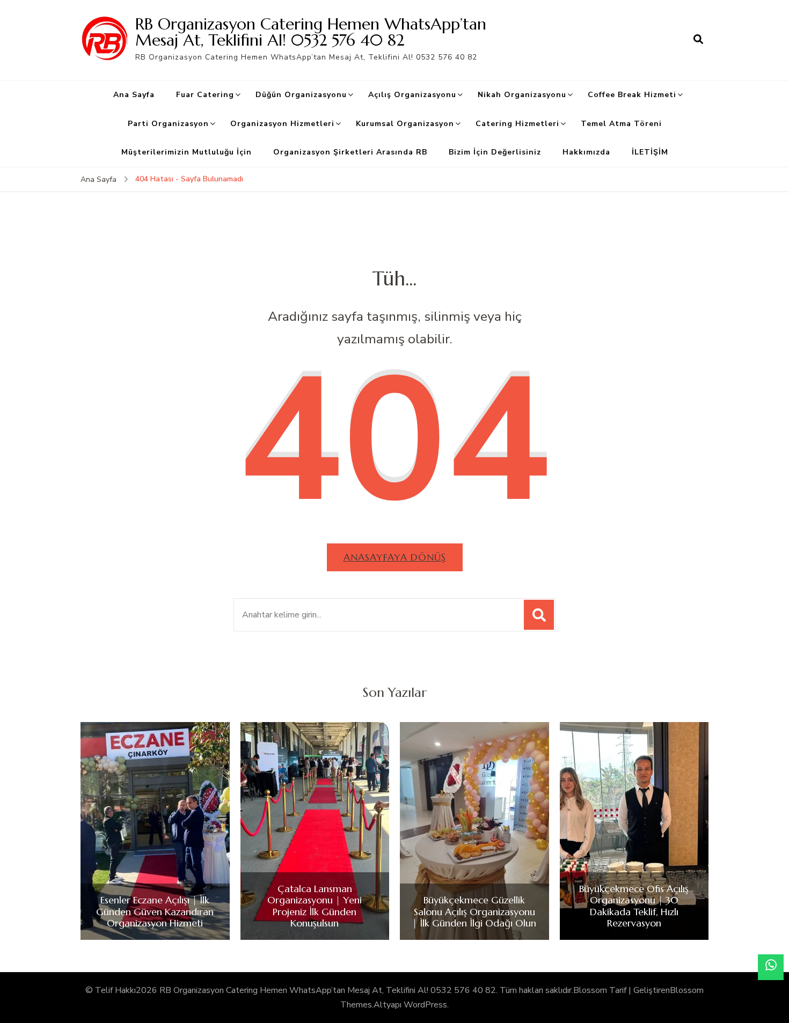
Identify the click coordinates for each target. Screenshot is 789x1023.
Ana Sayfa (134, 95)
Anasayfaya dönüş (395, 557)
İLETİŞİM (650, 152)
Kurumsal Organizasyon (405, 124)
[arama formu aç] (698, 39)
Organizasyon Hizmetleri (282, 124)
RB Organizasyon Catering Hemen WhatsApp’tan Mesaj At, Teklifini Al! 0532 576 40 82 (310, 32)
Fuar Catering (205, 95)
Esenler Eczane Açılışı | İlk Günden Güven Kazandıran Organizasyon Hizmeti (155, 911)
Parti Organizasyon (168, 124)
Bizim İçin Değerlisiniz (495, 152)
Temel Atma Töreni (621, 124)
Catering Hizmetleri (517, 124)
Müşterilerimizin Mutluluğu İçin (186, 152)
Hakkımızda (586, 152)
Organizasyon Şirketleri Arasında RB (350, 152)
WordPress (425, 1005)
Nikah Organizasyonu (522, 95)
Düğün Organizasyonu (301, 95)
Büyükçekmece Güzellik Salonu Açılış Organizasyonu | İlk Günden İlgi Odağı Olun (474, 911)
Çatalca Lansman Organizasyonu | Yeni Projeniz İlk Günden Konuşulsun (314, 906)
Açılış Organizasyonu (412, 95)
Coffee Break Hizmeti (632, 95)
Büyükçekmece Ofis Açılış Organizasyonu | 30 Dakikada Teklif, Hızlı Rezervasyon (634, 906)
